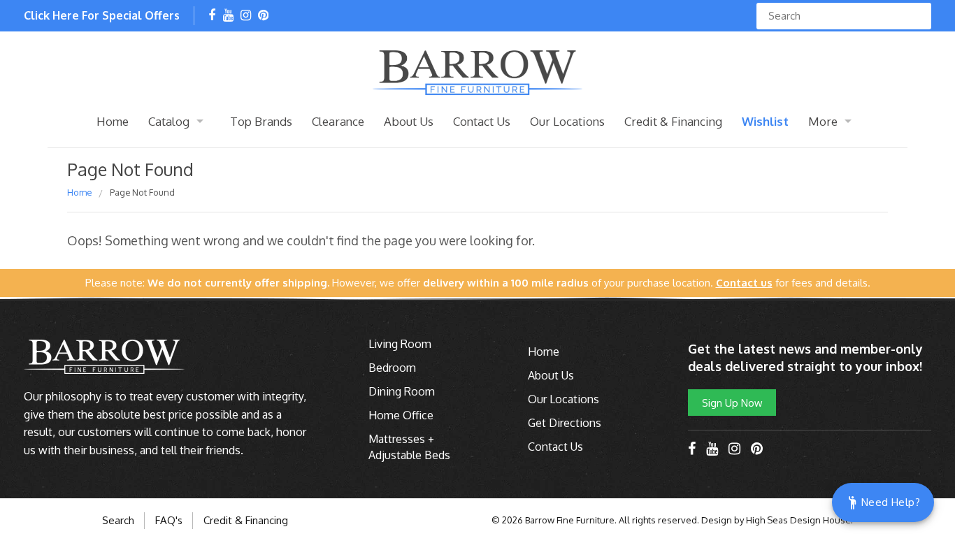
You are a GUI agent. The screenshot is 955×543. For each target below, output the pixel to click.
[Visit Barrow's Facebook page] (211, 16)
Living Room (399, 344)
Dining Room (401, 391)
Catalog (168, 121)
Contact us (744, 282)
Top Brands (261, 121)
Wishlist (765, 121)
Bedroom (392, 368)
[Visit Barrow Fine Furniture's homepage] (477, 71)
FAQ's (168, 520)
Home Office (400, 415)
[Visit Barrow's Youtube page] (228, 16)
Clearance (338, 121)
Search (118, 520)
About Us (408, 121)
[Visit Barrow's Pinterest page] (263, 16)
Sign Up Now (732, 402)
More (823, 121)
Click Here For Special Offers (102, 15)
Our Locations (567, 121)
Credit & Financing (673, 121)
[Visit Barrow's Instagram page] (245, 16)
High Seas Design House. (799, 520)
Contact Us (481, 121)
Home (112, 121)
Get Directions (564, 423)
